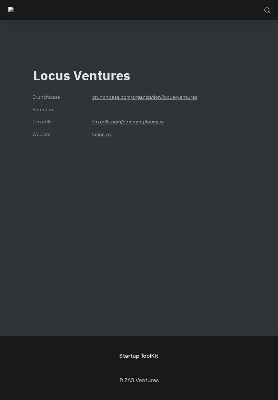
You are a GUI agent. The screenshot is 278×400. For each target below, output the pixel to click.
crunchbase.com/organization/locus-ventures (144, 97)
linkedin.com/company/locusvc (128, 122)
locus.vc (101, 134)
